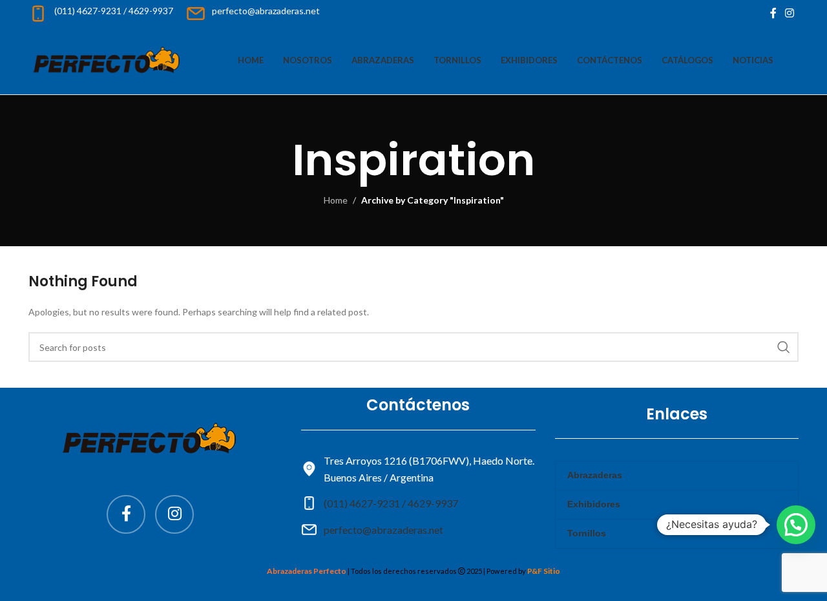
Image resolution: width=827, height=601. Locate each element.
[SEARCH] (784, 347)
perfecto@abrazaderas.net (383, 529)
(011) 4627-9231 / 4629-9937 (391, 503)
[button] (796, 524)
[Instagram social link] (790, 13)
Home (336, 200)
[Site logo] (107, 59)
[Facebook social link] (773, 13)
